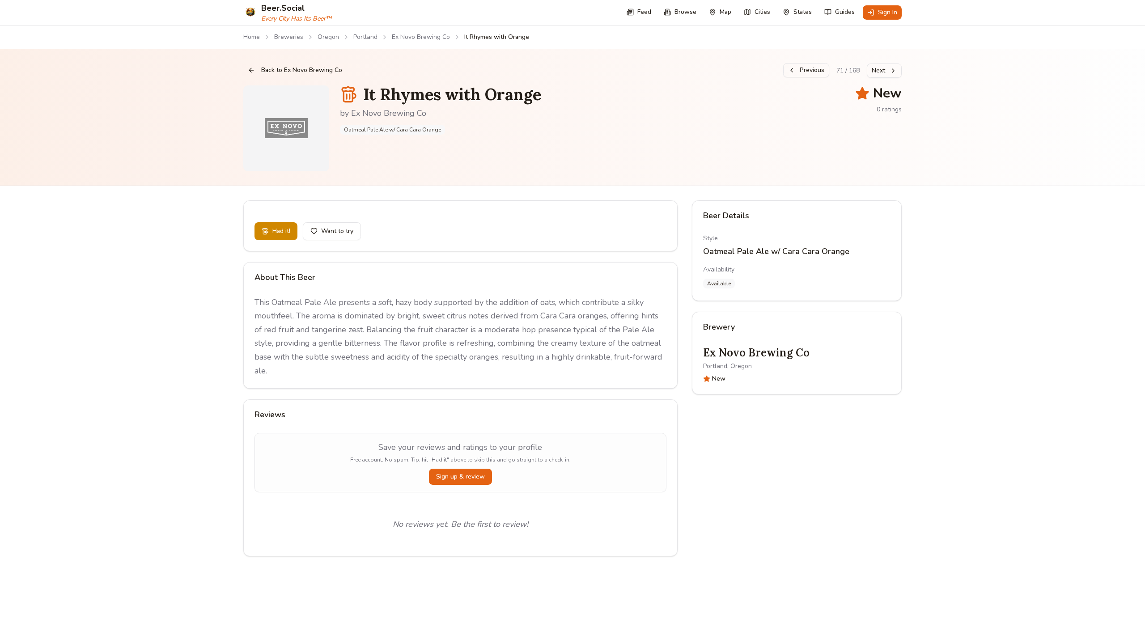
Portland (365, 37)
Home (251, 37)
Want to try (337, 231)
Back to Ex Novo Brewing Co (301, 70)
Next (878, 70)
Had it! (281, 231)
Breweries (288, 37)
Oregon (328, 37)
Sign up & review (460, 476)
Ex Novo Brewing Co (421, 37)
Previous (812, 70)
